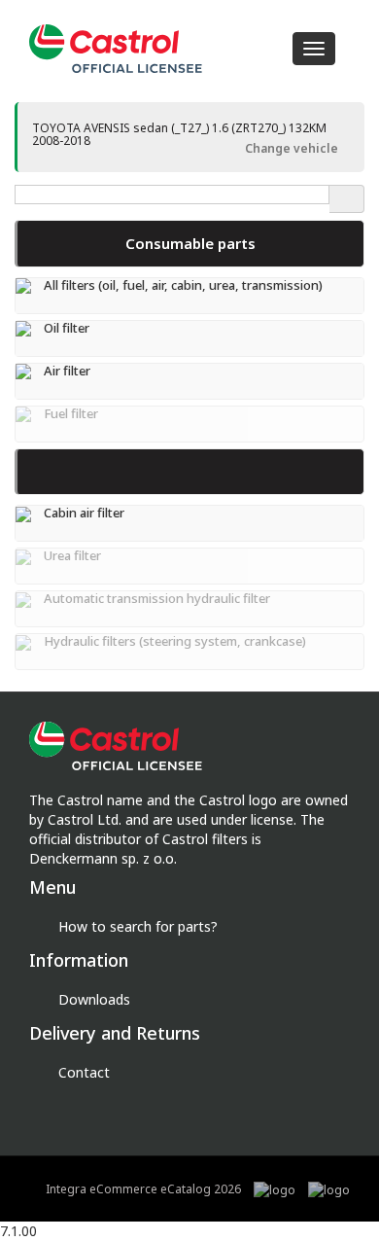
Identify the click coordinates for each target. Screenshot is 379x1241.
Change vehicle (290, 148)
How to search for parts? (138, 926)
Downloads (94, 999)
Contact (84, 1072)
